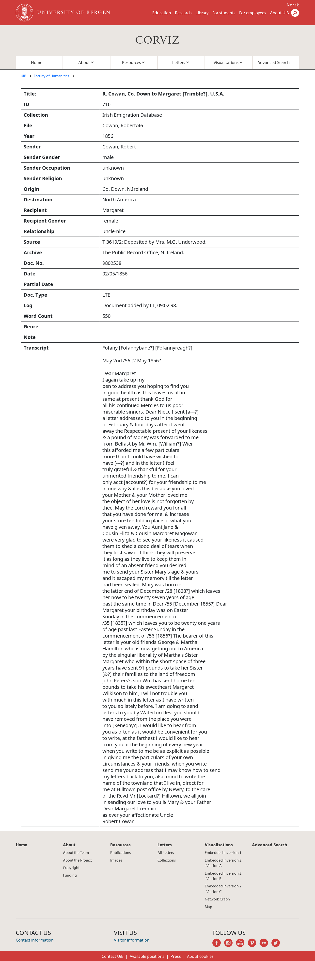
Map (208, 906)
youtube (242, 943)
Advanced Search (273, 62)
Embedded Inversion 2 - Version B (223, 876)
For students (223, 13)
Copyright (71, 867)
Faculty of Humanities (51, 75)
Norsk (293, 5)
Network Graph (217, 899)
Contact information (35, 940)
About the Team (76, 852)
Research (183, 13)
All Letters (166, 852)
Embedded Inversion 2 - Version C (223, 888)
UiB (23, 75)
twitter (277, 943)
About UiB (279, 13)
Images (116, 860)
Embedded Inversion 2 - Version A (223, 863)
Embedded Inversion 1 (223, 852)
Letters (178, 62)
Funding (70, 875)
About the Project (77, 860)
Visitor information (131, 940)
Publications (120, 852)
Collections (167, 860)
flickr (265, 943)
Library (202, 13)
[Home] (25, 12)
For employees (252, 13)
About (84, 62)
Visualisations (226, 62)
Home (36, 62)
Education (161, 13)
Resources (131, 62)
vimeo (254, 943)
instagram (230, 943)
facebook (218, 943)
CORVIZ (157, 40)
